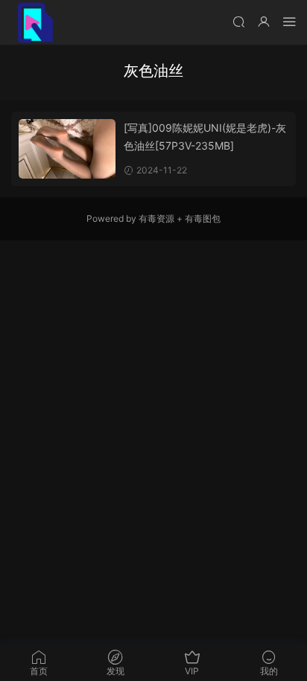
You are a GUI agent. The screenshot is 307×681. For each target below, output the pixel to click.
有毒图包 (203, 218)
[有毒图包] (33, 22)
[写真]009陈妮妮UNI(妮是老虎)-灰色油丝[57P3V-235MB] (205, 136)
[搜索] (238, 21)
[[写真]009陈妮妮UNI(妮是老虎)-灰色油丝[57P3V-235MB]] (67, 149)
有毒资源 (156, 218)
